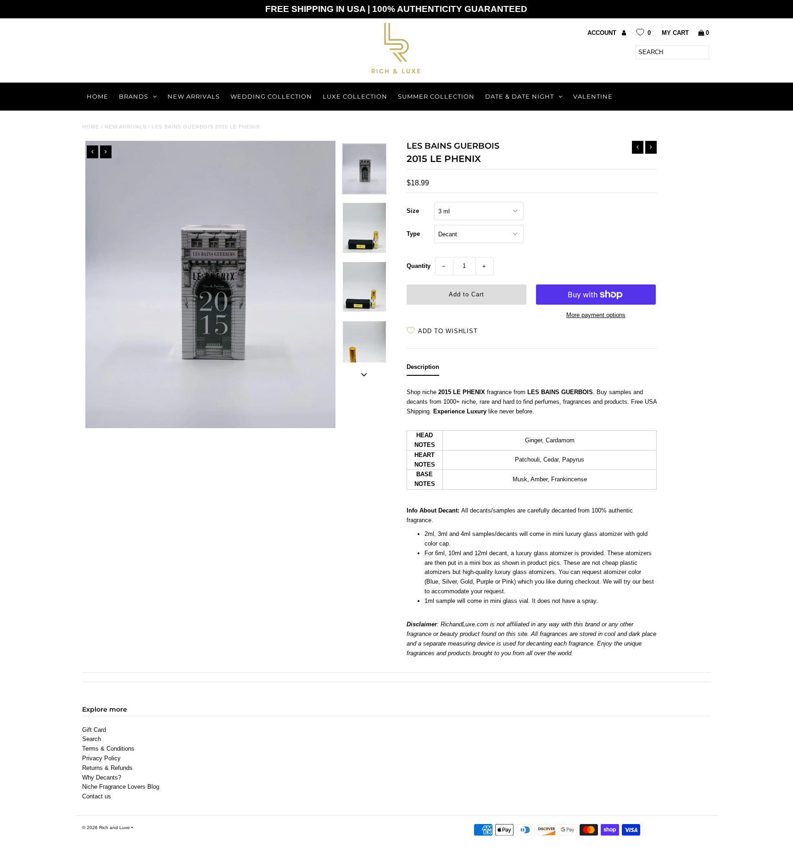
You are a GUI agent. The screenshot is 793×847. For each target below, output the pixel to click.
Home (97, 96)
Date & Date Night (519, 96)
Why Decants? (101, 777)
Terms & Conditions (108, 748)
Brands (133, 96)
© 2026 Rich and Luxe (106, 827)
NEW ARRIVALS (125, 126)
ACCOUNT (602, 32)
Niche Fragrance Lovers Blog (120, 786)
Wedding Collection (271, 96)
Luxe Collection (355, 96)
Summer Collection (436, 96)
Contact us (96, 796)
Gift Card (94, 729)
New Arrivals (194, 96)
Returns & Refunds (107, 767)
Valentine (593, 96)
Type (413, 233)
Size (413, 210)
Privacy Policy (101, 758)
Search (91, 739)
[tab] (423, 369)
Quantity (418, 265)
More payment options (595, 315)
